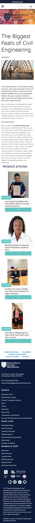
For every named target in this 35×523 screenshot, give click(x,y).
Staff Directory (6, 453)
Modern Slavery (6, 434)
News (3, 403)
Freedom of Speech (8, 443)
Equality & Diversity (8, 431)
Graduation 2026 (17, 2)
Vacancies (5, 409)
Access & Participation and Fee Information (16, 418)
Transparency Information (10, 415)
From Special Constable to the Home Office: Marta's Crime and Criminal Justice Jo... (17, 204)
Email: (16, 383)
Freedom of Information (17, 354)
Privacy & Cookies (12, 356)
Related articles (15, 166)
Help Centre (5, 440)
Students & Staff (9, 446)
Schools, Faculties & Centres (11, 400)
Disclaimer (25, 356)
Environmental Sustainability (11, 437)
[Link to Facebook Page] (10, 482)
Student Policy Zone (11, 352)
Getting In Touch (7, 394)
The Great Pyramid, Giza (21, 126)
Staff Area (5, 450)
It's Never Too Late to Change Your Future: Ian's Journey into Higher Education (16, 291)
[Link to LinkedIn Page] (25, 482)
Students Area (6, 456)
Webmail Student (7, 459)
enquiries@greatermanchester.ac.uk (18, 383)
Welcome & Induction (8, 465)
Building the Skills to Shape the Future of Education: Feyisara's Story (17, 248)
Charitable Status (7, 425)
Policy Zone (5, 412)
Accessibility (26, 352)
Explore (5, 390)
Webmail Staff (6, 462)
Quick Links (7, 421)
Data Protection (6, 428)
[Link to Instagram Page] (15, 482)
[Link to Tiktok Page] (20, 482)
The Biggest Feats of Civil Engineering (17, 43)
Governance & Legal (8, 397)
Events (3, 406)
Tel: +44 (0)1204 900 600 (9, 380)
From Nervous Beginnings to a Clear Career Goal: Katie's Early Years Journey (17, 335)
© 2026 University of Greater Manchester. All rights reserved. (17, 520)
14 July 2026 (6, 197)
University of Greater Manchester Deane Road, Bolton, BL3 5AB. (12, 375)
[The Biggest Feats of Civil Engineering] (17, 70)
